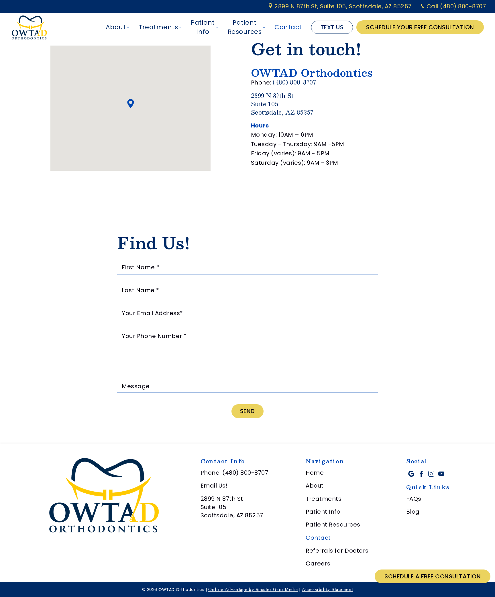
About (116, 27)
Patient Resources (245, 27)
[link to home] (104, 496)
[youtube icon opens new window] (441, 474)
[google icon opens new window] (411, 474)
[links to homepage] (29, 27)
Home (315, 473)
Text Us (332, 27)
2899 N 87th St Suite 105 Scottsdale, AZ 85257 (232, 507)
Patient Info (203, 27)
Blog (413, 512)
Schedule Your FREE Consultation (420, 27)
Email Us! (214, 486)
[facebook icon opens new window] (421, 474)
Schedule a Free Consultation (432, 576)
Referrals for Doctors (337, 551)
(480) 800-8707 (294, 82)
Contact (288, 27)
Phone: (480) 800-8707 (234, 473)
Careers (318, 563)
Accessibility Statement (327, 589)
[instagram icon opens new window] (431, 474)
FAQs (413, 499)
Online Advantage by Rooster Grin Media (253, 589)
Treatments (158, 27)
